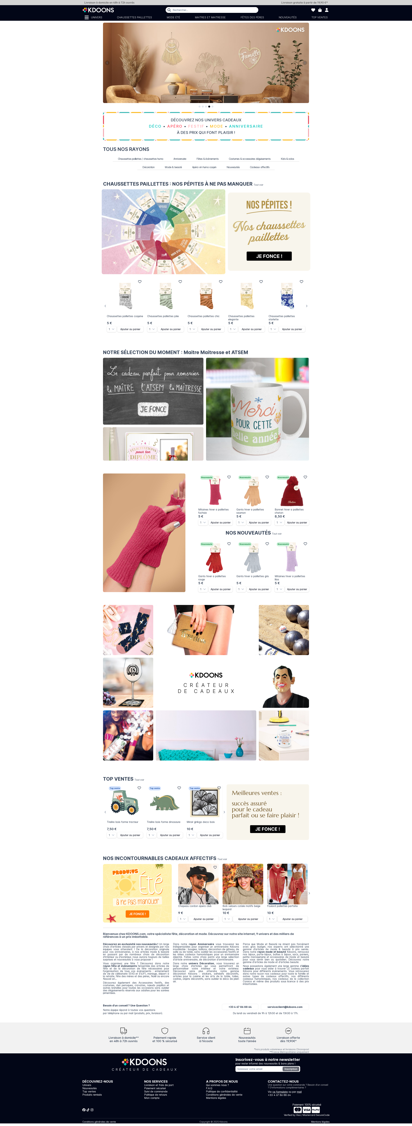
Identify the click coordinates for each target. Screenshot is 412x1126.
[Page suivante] (305, 63)
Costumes (284, 682)
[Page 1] (200, 107)
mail (299, 1091)
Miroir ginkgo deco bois (201, 822)
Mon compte (151, 1097)
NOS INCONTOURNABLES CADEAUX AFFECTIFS (165, 858)
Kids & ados (287, 158)
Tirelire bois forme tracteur (122, 822)
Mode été (173, 17)
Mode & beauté (173, 167)
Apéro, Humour (284, 630)
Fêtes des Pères (252, 17)
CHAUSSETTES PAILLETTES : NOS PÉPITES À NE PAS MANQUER (183, 184)
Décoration (148, 167)
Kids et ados (283, 735)
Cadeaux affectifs (259, 167)
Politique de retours (155, 1094)
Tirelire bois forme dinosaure (163, 822)
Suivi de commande (156, 1091)
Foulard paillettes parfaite (282, 906)
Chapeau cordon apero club (194, 906)
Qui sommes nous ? (217, 1085)
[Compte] (327, 10)
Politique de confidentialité (222, 1091)
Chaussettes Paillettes (134, 17)
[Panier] (320, 10)
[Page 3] (206, 107)
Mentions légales (216, 1097)
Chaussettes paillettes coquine (125, 316)
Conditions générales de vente (224, 1094)
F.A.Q (209, 1088)
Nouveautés (288, 17)
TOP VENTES (123, 779)
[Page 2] (203, 107)
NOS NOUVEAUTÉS (254, 533)
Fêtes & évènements (208, 158)
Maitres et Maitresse (210, 17)
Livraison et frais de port (159, 1085)
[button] (114, 329)
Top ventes (319, 17)
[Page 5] (212, 107)
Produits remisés (92, 1094)
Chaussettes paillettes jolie (163, 316)
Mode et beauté (206, 630)
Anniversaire (179, 158)
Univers (96, 17)
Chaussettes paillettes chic (204, 316)
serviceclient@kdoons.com (284, 1007)
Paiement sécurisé (155, 1088)
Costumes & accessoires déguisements (250, 158)
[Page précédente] (107, 63)
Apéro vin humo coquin (204, 167)
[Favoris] (313, 10)
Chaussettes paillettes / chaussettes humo (140, 158)
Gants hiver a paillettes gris (252, 576)
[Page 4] (209, 107)
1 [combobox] (109, 329)
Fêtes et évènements (128, 735)
